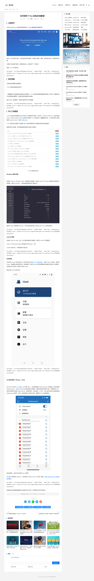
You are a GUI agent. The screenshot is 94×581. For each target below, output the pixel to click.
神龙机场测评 (76, 27)
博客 (14, 9)
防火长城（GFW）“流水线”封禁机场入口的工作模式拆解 (26, 532)
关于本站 (50, 576)
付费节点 (67, 5)
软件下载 (82, 5)
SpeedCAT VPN (76, 17)
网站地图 (54, 576)
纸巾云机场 (83, 17)
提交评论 (56, 563)
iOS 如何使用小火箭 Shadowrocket (84, 29)
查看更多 (76, 104)
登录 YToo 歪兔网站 (36, 262)
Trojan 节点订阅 (68, 22)
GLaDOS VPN (76, 22)
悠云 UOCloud (68, 24)
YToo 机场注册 (19, 507)
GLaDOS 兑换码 (76, 20)
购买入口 (24, 120)
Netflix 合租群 (84, 20)
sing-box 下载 (68, 27)
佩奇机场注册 (76, 29)
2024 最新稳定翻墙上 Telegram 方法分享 (16, 513)
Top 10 (54, 5)
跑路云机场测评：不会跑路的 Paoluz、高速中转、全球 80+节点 (26, 548)
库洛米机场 (83, 22)
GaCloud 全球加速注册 (84, 24)
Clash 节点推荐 (68, 17)
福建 (82, 27)
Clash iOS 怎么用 (76, 24)
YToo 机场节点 (37, 507)
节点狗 (9, 5)
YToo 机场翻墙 (28, 507)
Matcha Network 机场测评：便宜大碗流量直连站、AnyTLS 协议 (53, 532)
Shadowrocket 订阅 (68, 20)
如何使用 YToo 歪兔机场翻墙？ (33, 16)
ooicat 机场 (67, 29)
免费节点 (60, 5)
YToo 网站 (19, 387)
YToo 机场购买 (46, 507)
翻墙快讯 (75, 5)
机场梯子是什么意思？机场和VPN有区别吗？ (49, 513)
